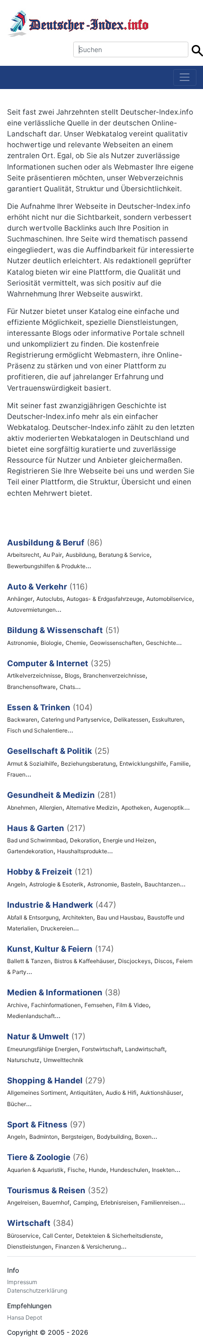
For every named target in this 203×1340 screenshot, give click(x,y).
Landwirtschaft (145, 1049)
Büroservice (23, 1235)
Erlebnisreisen (119, 1202)
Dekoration (84, 840)
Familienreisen (160, 1202)
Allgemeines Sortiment (36, 1092)
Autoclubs (49, 598)
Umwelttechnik (63, 1059)
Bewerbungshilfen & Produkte (46, 566)
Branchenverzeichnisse (114, 675)
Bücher (16, 1104)
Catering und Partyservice (75, 719)
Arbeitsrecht (23, 554)
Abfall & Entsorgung (33, 917)
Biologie (51, 642)
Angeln (16, 884)
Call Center (57, 1235)
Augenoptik (169, 807)
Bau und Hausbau (120, 917)
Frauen (16, 774)
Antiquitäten (86, 1092)
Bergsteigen (77, 1136)
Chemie (76, 642)
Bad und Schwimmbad (36, 840)
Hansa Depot (24, 1317)
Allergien (50, 807)
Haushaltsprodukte (82, 851)
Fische (76, 1169)
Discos (163, 961)
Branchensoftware (31, 686)
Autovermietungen (31, 609)
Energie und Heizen (128, 840)
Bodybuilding (114, 1136)
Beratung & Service (124, 554)
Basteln (131, 884)
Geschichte (161, 642)
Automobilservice (169, 598)
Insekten (163, 1169)
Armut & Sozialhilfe (32, 763)
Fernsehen (98, 1005)
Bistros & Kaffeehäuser (84, 961)
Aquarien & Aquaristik (35, 1169)
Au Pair (52, 554)
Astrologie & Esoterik (56, 884)
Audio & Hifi (121, 1092)
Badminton (43, 1136)
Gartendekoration (30, 851)
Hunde (97, 1169)
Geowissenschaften (116, 642)
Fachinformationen (56, 1005)
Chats (67, 686)
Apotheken (135, 807)
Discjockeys (134, 961)
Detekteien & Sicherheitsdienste (118, 1235)
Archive (17, 1005)
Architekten (77, 917)
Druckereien (57, 928)
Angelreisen (22, 1202)
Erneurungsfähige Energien (42, 1049)
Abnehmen (21, 807)
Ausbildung (80, 554)
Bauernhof (55, 1202)
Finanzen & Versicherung (88, 1246)
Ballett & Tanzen (29, 961)
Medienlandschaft (31, 1015)
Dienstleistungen (29, 1246)
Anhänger (20, 598)
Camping (85, 1202)
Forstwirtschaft (101, 1049)
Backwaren (22, 719)
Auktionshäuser (160, 1092)
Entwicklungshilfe (142, 763)
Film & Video (132, 1005)
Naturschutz (23, 1059)
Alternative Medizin (92, 807)
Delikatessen (131, 719)
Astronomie (22, 642)
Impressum (22, 1282)
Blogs (72, 675)
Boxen (143, 1136)
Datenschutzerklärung (37, 1290)
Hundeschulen (129, 1169)
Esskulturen (167, 719)
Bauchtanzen (162, 884)
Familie (179, 763)
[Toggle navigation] (184, 77)
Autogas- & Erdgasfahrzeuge (105, 598)
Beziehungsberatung (88, 763)
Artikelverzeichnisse (34, 675)
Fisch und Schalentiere (37, 730)
